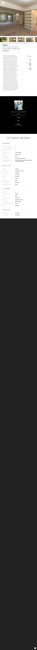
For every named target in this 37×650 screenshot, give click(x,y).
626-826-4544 (18, 118)
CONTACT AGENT (18, 128)
